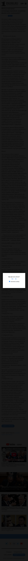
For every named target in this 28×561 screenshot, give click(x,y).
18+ (22, 3)
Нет (12, 278)
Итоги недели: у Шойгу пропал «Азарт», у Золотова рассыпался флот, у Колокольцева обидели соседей (13, 487)
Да (16, 278)
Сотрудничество (18, 551)
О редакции (9, 551)
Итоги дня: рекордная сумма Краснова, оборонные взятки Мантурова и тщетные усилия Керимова (13, 528)
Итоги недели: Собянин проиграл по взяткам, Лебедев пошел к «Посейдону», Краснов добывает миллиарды (13, 508)
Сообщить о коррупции (19, 554)
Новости (10, 15)
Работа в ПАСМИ (7, 554)
